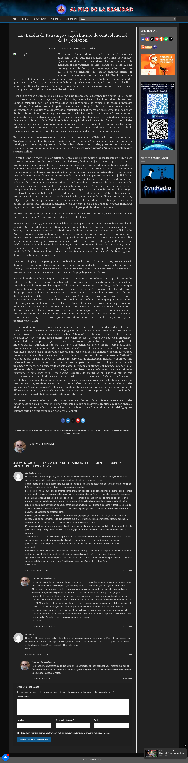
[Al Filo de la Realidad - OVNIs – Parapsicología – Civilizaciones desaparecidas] (94, 9)
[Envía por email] (73, 420)
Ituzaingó (115, 430)
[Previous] (144, 181)
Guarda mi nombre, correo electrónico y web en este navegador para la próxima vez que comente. (65, 733)
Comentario (23, 696)
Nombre (21, 720)
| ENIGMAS (73, 31)
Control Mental (97, 430)
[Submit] (173, 19)
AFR (15, 19)
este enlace (20, 282)
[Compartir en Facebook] (63, 420)
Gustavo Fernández (89, 48)
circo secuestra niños (82, 430)
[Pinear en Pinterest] (78, 420)
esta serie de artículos (72, 341)
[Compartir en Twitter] (68, 420)
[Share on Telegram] (83, 420)
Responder (127, 570)
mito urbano (125, 430)
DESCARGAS (72, 19)
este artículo (55, 158)
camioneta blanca (65, 430)
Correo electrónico (65, 720)
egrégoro (107, 430)
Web (96, 720)
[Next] (170, 181)
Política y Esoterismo (72, 433)
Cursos (25, 19)
